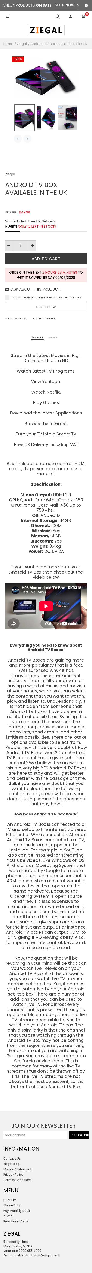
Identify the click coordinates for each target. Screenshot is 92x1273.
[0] (83, 16)
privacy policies (70, 297)
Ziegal (10, 174)
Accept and (46, 297)
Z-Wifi (7, 1216)
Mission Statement (17, 1169)
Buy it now (46, 307)
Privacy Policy (13, 1174)
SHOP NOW (65, 5)
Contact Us (11, 1158)
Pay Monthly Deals (17, 1211)
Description (37, 337)
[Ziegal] (46, 30)
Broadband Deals (16, 1221)
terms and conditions (37, 297)
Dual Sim (9, 1200)
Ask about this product (35, 289)
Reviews (52, 337)
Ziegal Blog (11, 1164)
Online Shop (12, 1205)
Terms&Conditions (17, 1180)
